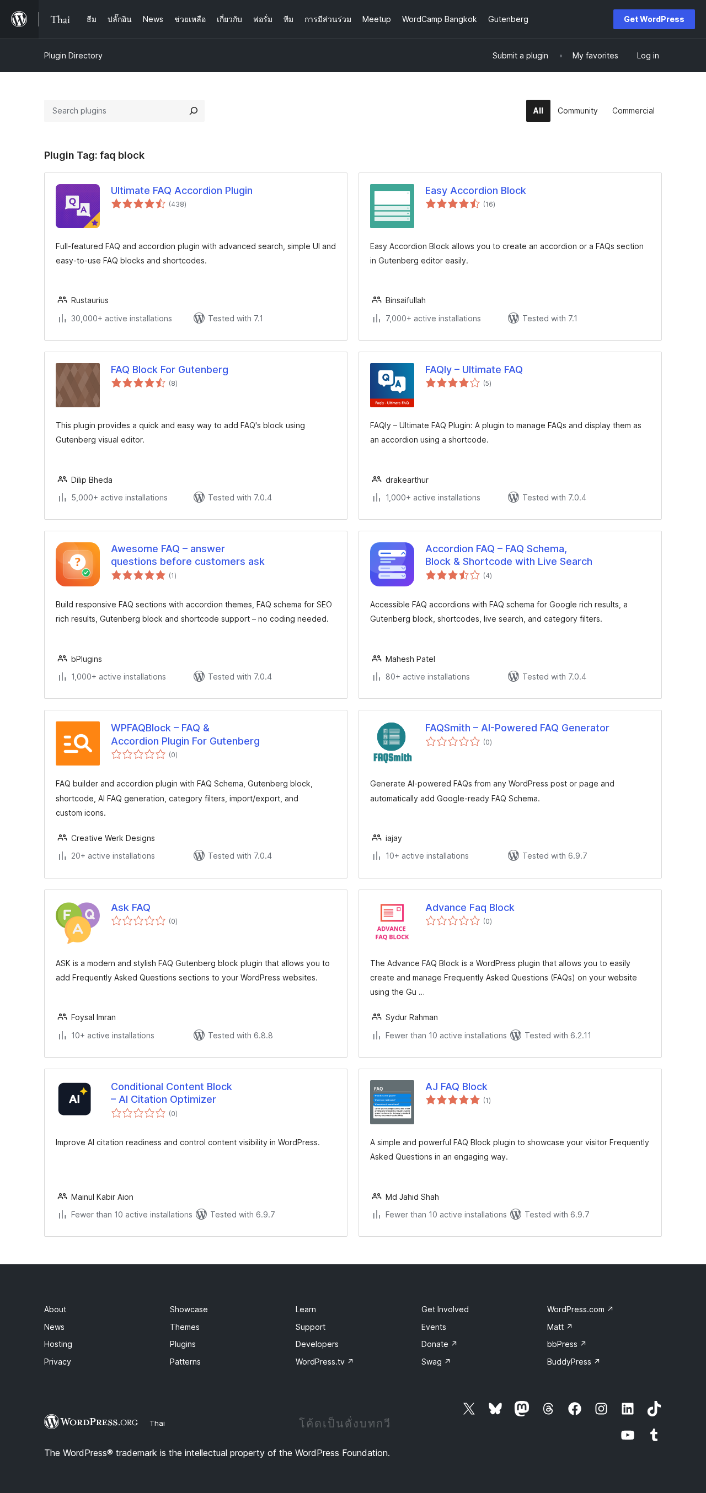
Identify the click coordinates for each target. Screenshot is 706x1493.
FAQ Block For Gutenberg (169, 369)
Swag (436, 1361)
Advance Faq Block (470, 907)
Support (310, 1327)
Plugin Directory (73, 55)
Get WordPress (654, 19)
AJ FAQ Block (456, 1086)
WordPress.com (580, 1309)
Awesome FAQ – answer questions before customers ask (188, 555)
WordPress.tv (325, 1361)
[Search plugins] (194, 111)
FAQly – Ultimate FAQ (474, 369)
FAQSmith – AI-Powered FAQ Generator (517, 728)
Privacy (57, 1361)
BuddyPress (574, 1361)
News (54, 1327)
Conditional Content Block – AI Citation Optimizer (171, 1093)
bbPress (567, 1344)
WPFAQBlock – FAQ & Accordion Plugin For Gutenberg (185, 734)
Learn (306, 1309)
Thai (157, 1423)
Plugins (183, 1344)
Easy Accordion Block (475, 190)
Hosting (58, 1344)
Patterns (185, 1361)
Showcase (189, 1309)
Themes (185, 1327)
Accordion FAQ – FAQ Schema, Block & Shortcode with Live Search (508, 555)
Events (433, 1327)
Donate (439, 1344)
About (55, 1309)
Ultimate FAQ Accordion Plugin (182, 190)
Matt (560, 1327)
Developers (317, 1344)
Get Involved (445, 1309)
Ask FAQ (131, 907)
